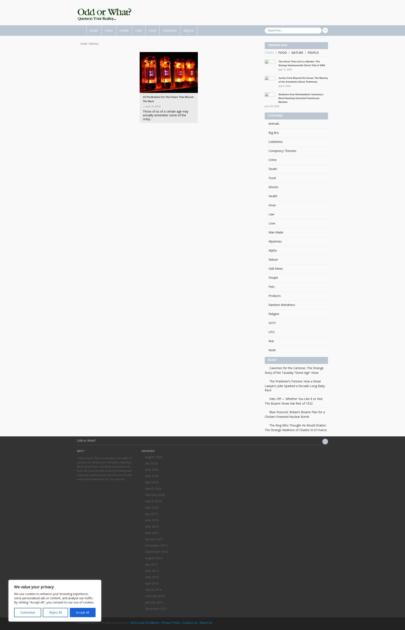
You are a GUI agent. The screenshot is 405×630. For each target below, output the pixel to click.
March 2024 (153, 501)
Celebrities (170, 30)
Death (94, 30)
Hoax (272, 205)
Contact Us (190, 622)
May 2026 (152, 476)
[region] (54, 601)
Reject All (55, 612)
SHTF (272, 323)
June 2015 (152, 520)
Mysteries (275, 241)
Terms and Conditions (144, 622)
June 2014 (152, 571)
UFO (272, 332)
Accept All (82, 612)
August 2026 (153, 457)
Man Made (276, 232)
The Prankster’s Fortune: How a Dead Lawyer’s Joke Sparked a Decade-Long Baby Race (295, 385)
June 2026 (152, 470)
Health (124, 30)
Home (83, 43)
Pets (272, 287)
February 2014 (155, 596)
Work (272, 350)
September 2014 (156, 552)
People (313, 52)
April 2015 (152, 533)
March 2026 (153, 489)
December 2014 (156, 545)
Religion (274, 314)
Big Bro (189, 30)
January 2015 (154, 539)
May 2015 (152, 526)
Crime (109, 30)
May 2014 (152, 577)
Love (138, 30)
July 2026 (151, 463)
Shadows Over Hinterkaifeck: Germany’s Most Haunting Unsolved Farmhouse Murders (300, 98)
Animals (274, 124)
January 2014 (154, 602)
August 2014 (153, 558)
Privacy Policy (171, 622)
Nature (297, 52)
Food (152, 30)
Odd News (276, 269)
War (271, 341)
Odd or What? (86, 440)
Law (271, 214)
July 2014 (151, 564)
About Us (206, 622)
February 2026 (155, 495)
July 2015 (151, 514)
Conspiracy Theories (282, 151)
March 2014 (153, 590)
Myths (273, 250)
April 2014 (152, 583)
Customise (27, 612)
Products (275, 296)
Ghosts (273, 187)
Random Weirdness (282, 305)
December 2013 (156, 609)
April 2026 (152, 482)
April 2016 (152, 507)
